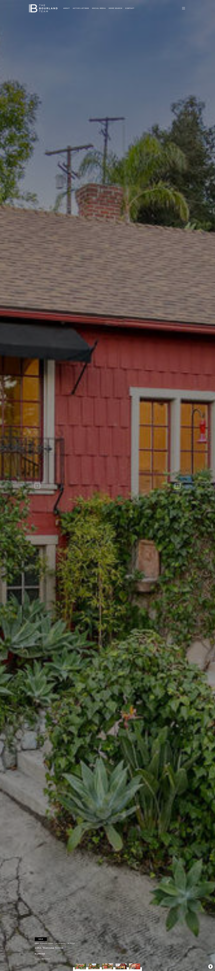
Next (177, 485)
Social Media (99, 8)
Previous (37, 485)
